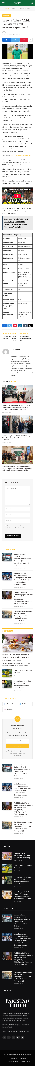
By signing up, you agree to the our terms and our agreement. (18, 753)
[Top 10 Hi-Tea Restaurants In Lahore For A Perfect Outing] (17, 643)
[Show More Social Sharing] (31, 40)
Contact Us (22, 1058)
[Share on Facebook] (6, 40)
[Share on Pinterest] (24, 40)
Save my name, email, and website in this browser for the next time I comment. (17, 528)
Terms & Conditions (13, 1061)
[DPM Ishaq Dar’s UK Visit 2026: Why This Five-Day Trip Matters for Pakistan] (17, 424)
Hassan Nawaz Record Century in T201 (25, 338)
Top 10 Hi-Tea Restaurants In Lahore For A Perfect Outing (15, 656)
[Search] (32, 3)
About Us (14, 1058)
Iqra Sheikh (11, 32)
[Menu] (3, 3)
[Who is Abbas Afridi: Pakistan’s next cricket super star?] (17, 51)
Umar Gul (5, 76)
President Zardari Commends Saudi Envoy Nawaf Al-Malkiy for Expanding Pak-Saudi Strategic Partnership (17, 468)
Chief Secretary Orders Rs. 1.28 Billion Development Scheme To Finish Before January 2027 (23, 615)
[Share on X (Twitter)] (15, 40)
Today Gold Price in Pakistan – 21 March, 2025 (9, 338)
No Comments (8, 35)
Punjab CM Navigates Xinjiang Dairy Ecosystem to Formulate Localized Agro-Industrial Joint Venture (16, 407)
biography (6, 15)
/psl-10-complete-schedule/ (20, 156)
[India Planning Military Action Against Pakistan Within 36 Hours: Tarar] (7, 684)
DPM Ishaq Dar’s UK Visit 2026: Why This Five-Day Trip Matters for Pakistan (16, 438)
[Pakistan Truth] (17, 3)
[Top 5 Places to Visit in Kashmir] (7, 673)
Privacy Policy (22, 753)
